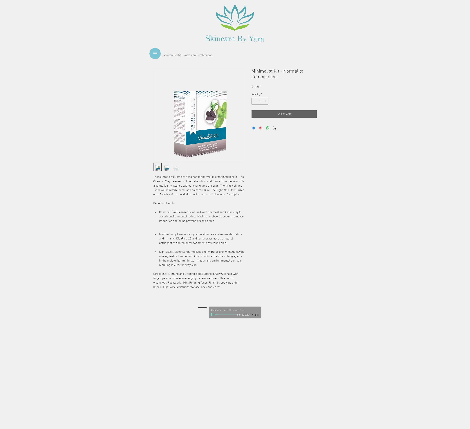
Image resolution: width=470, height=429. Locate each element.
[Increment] (265, 101)
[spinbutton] (260, 101)
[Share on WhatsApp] (268, 128)
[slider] (257, 315)
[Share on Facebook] (254, 128)
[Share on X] (275, 128)
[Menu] (155, 53)
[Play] (212, 314)
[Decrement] (254, 101)
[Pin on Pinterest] (261, 128)
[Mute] (253, 314)
